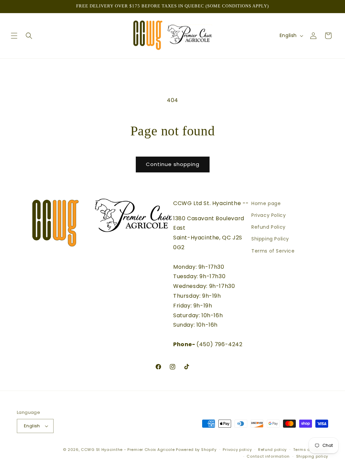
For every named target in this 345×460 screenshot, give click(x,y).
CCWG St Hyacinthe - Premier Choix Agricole (128, 449)
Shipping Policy (270, 238)
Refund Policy (268, 227)
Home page (266, 203)
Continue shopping (172, 164)
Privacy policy (237, 449)
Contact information (268, 456)
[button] (14, 35)
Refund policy (272, 449)
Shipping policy (312, 456)
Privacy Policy (268, 215)
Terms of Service (273, 251)
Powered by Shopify (196, 449)
